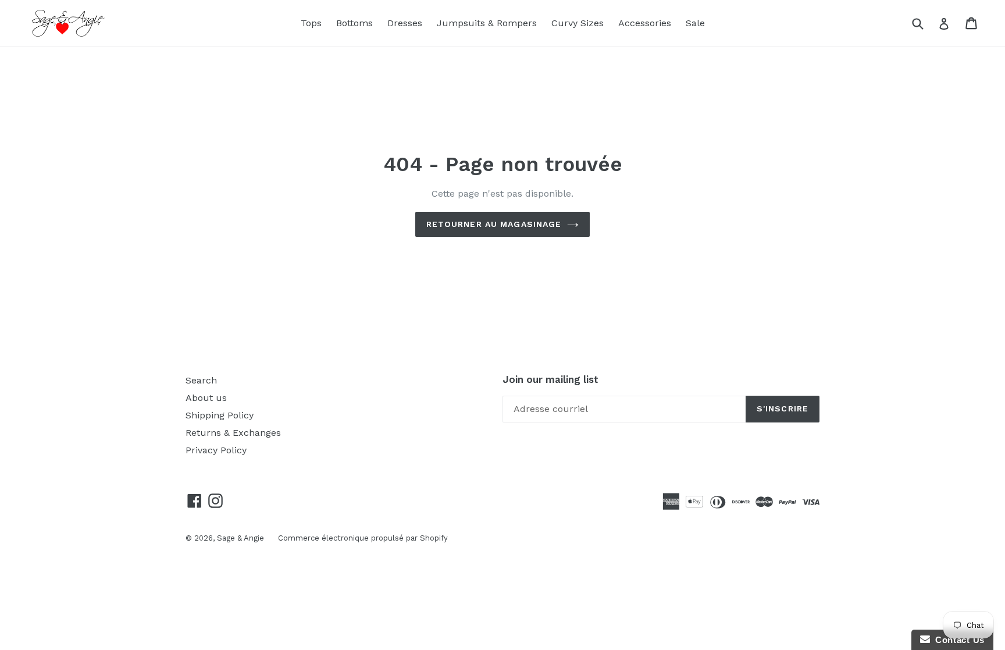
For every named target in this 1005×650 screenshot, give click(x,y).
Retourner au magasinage (494, 224)
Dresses (404, 23)
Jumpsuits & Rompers (487, 23)
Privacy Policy (216, 450)
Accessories (644, 23)
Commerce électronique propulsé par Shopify (363, 538)
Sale (695, 23)
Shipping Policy (220, 415)
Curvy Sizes (577, 23)
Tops (311, 23)
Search (201, 380)
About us (206, 397)
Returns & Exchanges (233, 432)
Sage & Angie (241, 538)
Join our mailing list (550, 379)
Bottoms (354, 23)
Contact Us (957, 640)
